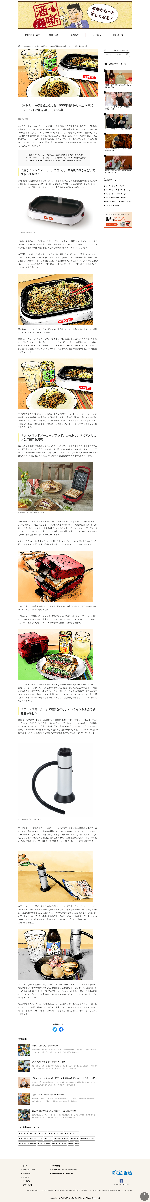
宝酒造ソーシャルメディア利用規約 (64, 1170)
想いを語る (96, 35)
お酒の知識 (53, 35)
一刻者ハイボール (62, 1138)
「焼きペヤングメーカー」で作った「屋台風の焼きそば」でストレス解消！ (55, 155)
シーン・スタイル (56, 1133)
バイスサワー (110, 190)
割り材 (107, 198)
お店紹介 (75, 35)
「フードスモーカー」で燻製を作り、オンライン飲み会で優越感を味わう (55, 160)
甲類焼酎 (116, 198)
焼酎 (124, 198)
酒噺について (117, 35)
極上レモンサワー (88, 1138)
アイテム (43, 1133)
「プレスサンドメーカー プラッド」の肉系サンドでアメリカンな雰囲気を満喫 (57, 158)
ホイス (120, 190)
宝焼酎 (117, 205)
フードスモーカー (72, 1133)
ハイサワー (121, 186)
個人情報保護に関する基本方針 (62, 1173)
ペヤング (49, 1138)
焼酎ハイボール (45, 1143)
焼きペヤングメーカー (28, 1143)
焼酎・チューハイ (60, 1143)
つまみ (34, 1133)
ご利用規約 (56, 1166)
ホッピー (129, 190)
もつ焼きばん (110, 186)
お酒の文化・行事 (32, 35)
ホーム (25, 1166)
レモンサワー (123, 194)
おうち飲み (24, 1133)
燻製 (71, 1143)
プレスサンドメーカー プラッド (31, 1138)
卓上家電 (75, 1138)
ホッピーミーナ (110, 194)
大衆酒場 (108, 205)
